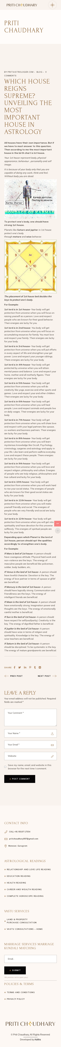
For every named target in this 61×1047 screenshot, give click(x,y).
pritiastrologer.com (21, 72)
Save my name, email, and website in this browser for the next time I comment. (29, 767)
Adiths (37, 1039)
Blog (39, 72)
